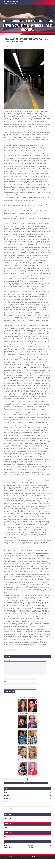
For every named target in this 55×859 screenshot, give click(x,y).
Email (6, 681)
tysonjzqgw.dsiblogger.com (13, 2)
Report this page (10, 650)
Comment (7, 660)
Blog (18, 46)
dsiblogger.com (16, 856)
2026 (5, 827)
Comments (8, 847)
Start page (7, 798)
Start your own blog (9, 802)
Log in (5, 792)
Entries (30, 845)
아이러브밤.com (36, 487)
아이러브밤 (23, 367)
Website (6, 686)
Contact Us (33, 856)
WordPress (30, 847)
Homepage (7, 795)
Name (6, 677)
